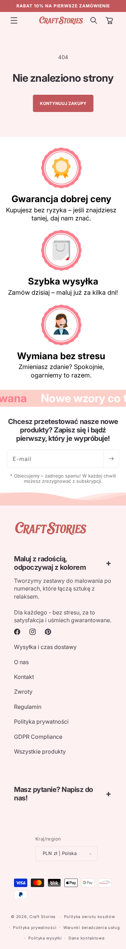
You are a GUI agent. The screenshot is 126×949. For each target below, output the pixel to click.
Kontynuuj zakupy (63, 103)
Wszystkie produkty (40, 751)
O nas (21, 662)
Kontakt (24, 676)
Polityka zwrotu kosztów (89, 916)
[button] (14, 20)
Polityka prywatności (41, 721)
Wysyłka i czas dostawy (45, 646)
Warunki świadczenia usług (91, 927)
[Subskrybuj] (111, 459)
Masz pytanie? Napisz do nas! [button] (53, 793)
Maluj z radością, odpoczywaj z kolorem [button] (50, 563)
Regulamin (27, 706)
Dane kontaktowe (87, 938)
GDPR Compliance (38, 736)
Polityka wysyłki (45, 938)
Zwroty (23, 691)
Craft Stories (42, 916)
